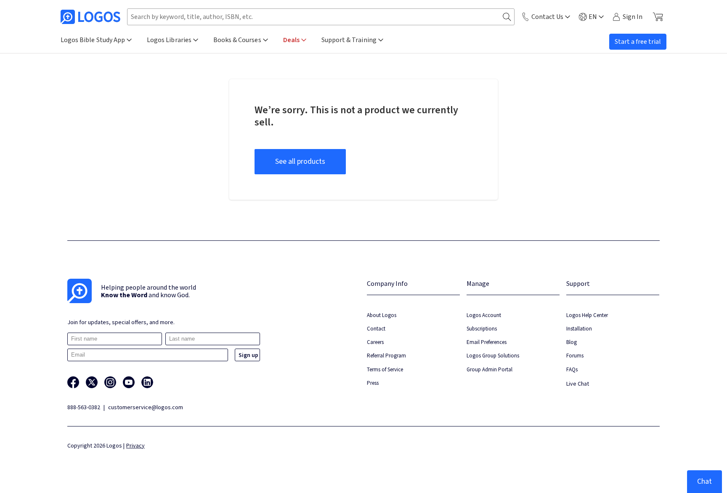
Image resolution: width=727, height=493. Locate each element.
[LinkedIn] (147, 382)
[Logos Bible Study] (90, 16)
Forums (575, 355)
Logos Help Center (587, 315)
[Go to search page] (507, 17)
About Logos (381, 315)
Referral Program (386, 355)
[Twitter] (92, 382)
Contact (376, 328)
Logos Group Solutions (493, 355)
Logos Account (484, 315)
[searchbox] (321, 16)
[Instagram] (110, 382)
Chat (704, 481)
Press (373, 382)
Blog (571, 342)
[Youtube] (129, 382)
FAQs (572, 369)
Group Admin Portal (489, 369)
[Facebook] (73, 382)
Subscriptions (482, 328)
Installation (579, 328)
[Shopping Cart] (657, 16)
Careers (375, 342)
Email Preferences (487, 342)
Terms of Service (385, 369)
